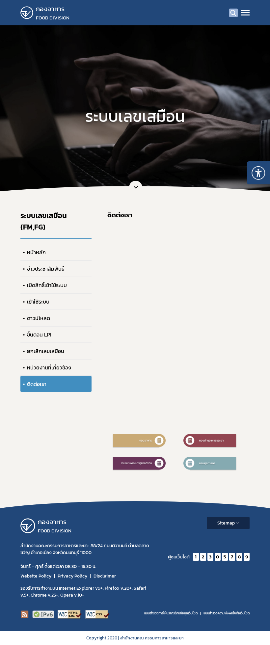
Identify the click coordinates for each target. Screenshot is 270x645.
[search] (233, 13)
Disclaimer (105, 576)
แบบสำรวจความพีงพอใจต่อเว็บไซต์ (226, 613)
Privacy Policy (72, 576)
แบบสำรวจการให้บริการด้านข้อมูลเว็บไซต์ (171, 613)
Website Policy (35, 576)
